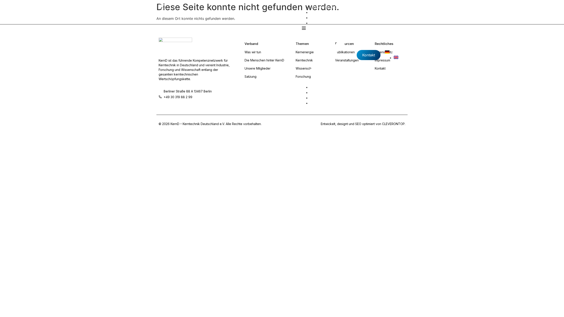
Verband (320, 12)
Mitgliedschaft (324, 17)
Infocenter (321, 23)
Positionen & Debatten (331, 7)
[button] (326, 55)
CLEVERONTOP (393, 124)
